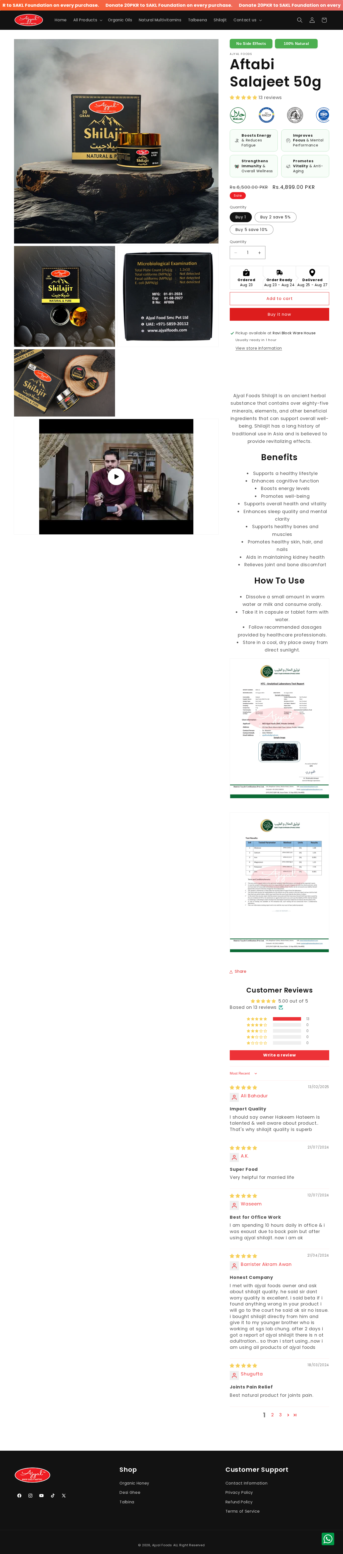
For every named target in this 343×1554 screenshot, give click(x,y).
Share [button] (240, 971)
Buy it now (279, 314)
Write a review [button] (279, 1055)
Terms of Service (242, 1511)
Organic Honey (134, 1483)
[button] (87, 20)
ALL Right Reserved (189, 1545)
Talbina (127, 1501)
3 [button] (280, 1415)
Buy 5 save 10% (251, 229)
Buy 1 (241, 217)
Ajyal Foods (162, 1545)
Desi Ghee (130, 1492)
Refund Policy (239, 1501)
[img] (243, 1088)
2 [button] (272, 1415)
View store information (259, 348)
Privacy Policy (239, 1492)
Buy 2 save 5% (275, 217)
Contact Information (246, 1483)
